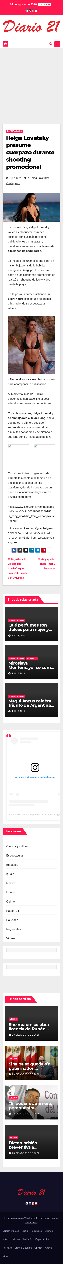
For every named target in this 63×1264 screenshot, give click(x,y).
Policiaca (12, 920)
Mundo (10, 892)
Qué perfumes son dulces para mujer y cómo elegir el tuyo (28, 629)
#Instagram (13, 183)
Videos (10, 938)
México (10, 883)
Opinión (11, 901)
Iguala (10, 873)
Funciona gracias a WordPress (20, 1218)
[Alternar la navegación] (57, 44)
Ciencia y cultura (17, 846)
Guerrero (49, 1231)
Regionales (13, 929)
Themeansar (31, 1222)
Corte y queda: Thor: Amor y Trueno (46, 564)
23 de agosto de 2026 (26, 1035)
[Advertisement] (31, 81)
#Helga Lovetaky (38, 177)
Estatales (12, 864)
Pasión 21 (32, 658)
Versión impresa (11, 1231)
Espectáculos (14, 131)
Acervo (48, 1247)
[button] (50, 43)
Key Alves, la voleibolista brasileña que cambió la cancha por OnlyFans (18, 568)
